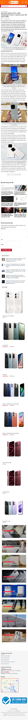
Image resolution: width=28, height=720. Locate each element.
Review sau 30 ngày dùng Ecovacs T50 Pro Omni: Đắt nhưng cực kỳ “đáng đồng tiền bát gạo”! (13, 564)
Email (2, 244)
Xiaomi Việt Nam (14, 708)
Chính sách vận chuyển (5, 655)
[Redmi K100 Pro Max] (14, 449)
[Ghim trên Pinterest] (17, 174)
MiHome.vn (17, 710)
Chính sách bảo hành (5, 659)
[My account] (23, 2)
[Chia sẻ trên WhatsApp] (8, 174)
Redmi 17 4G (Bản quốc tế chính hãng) (11, 403)
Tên (2, 239)
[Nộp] (25, 6)
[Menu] (2, 2)
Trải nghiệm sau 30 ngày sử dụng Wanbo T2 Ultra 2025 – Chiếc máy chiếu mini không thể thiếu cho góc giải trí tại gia (13, 637)
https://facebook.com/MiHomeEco (11, 673)
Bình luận (3, 228)
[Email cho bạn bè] (15, 174)
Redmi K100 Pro (6, 492)
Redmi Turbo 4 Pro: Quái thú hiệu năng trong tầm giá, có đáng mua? (13, 579)
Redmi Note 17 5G (6, 521)
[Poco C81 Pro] (14, 331)
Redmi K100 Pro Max (7, 462)
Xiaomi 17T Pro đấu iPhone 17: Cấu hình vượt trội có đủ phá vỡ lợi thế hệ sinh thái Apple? (15, 265)
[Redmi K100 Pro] (14, 478)
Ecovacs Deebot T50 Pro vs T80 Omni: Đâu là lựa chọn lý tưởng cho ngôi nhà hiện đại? (13, 594)
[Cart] (26, 2)
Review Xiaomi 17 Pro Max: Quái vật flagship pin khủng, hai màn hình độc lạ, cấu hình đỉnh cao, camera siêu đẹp (13, 533)
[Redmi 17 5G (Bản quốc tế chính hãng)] (14, 419)
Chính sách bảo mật (5, 663)
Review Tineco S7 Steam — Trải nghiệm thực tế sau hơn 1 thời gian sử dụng (13, 549)
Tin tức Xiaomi (4, 11)
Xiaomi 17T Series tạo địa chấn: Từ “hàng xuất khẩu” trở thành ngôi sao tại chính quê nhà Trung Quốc (15, 271)
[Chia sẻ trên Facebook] (10, 174)
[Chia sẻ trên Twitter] (13, 174)
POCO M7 (5, 374)
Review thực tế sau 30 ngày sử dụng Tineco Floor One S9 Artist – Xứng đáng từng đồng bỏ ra (13, 608)
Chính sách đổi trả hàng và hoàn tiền (8, 661)
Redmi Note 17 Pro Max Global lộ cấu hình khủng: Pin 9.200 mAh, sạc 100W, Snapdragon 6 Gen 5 (16, 260)
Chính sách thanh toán (5, 657)
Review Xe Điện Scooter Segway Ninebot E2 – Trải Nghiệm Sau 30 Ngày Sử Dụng (13, 623)
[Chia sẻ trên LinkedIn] (20, 174)
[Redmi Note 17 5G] (14, 507)
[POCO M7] (14, 360)
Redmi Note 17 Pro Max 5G (8, 315)
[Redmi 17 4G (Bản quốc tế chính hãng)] (14, 390)
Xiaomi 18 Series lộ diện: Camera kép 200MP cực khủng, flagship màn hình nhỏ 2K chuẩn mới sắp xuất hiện (15, 276)
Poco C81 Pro (5, 345)
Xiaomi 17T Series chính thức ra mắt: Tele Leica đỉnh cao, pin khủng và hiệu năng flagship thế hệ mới (15, 282)
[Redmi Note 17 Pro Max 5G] (14, 302)
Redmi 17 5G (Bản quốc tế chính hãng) (11, 433)
